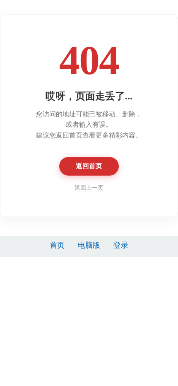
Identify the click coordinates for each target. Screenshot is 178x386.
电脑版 (89, 245)
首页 (57, 245)
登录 (120, 245)
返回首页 (89, 165)
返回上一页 (89, 188)
